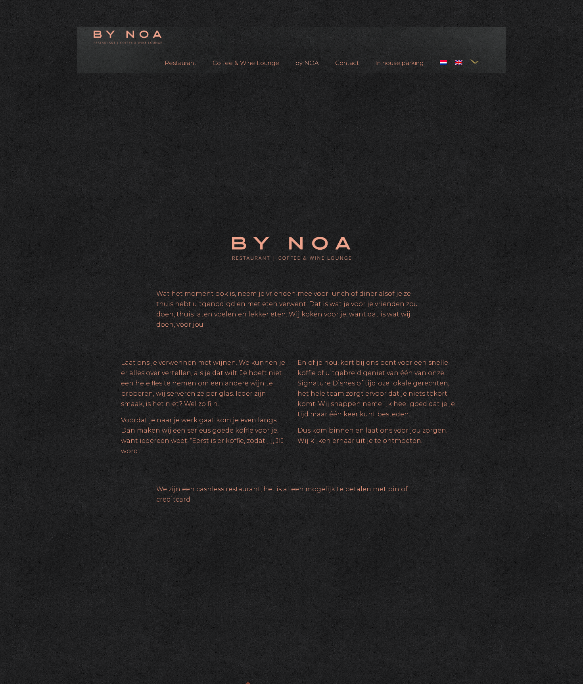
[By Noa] (128, 37)
